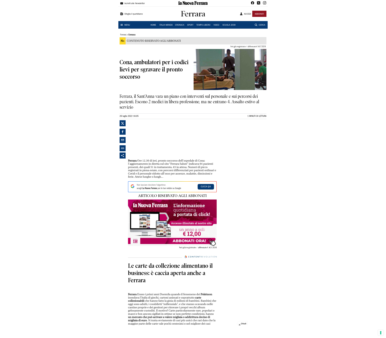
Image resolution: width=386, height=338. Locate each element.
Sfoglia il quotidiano (133, 14)
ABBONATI (259, 14)
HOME (153, 25)
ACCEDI (247, 14)
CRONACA (179, 25)
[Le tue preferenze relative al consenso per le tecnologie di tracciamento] (381, 333)
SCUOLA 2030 (229, 25)
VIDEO (216, 25)
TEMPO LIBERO (203, 25)
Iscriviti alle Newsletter (134, 4)
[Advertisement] (150, 139)
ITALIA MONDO (166, 25)
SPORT (190, 25)
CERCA (262, 25)
